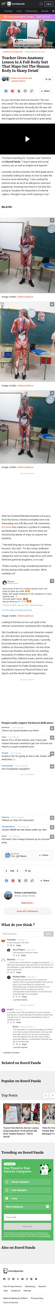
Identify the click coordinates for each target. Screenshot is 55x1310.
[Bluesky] (22, 1279)
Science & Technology (13, 52)
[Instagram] (9, 1279)
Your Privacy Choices (12, 1286)
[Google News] (36, 1279)
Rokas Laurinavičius (19, 78)
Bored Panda (13, 1271)
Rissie (15, 1027)
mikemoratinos (25, 296)
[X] (18, 1279)
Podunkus (11, 940)
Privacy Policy (37, 1298)
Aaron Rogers (19, 950)
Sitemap (27, 1291)
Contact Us (15, 1291)
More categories (14, 1206)
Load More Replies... (21, 1000)
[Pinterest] (13, 1279)
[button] (45, 1095)
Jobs (5, 1291)
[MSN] (31, 1279)
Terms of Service (10, 1302)
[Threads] (27, 1279)
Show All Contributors (27, 911)
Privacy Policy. (46, 1236)
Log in (48, 4)
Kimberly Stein (19, 977)
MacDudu (11, 959)
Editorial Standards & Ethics (15, 1298)
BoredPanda (16, 3)
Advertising (30, 1286)
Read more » (27, 902)
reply (18, 945)
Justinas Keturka (18, 81)
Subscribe (27, 1226)
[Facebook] (4, 1279)
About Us (42, 1286)
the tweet (7, 527)
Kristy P (10, 1009)
